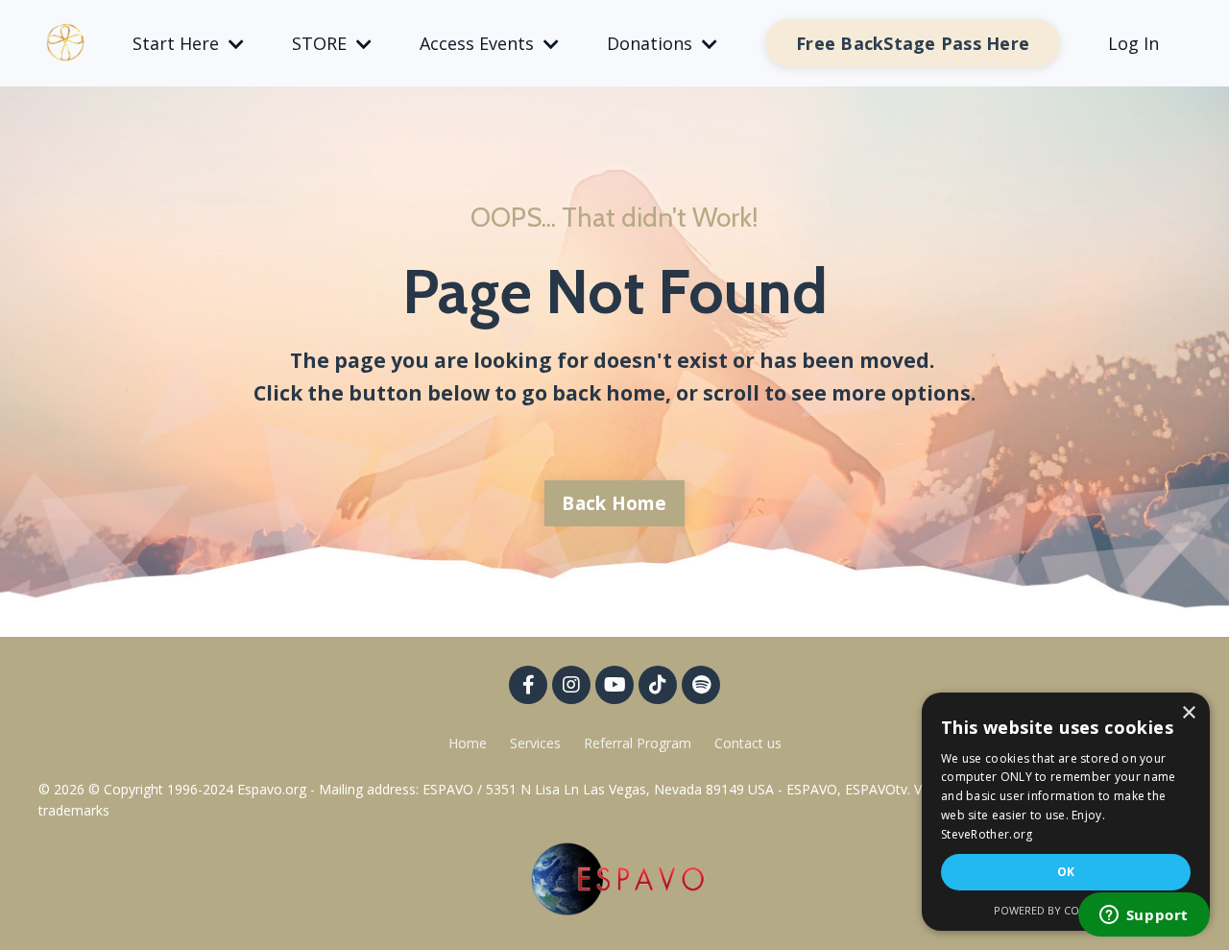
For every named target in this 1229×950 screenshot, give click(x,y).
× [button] (1188, 713)
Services (535, 743)
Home (467, 743)
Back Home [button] (614, 503)
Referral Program (639, 743)
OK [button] (1066, 872)
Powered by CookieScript (1066, 910)
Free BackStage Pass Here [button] (912, 43)
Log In (1133, 43)
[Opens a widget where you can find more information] (1143, 916)
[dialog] (1066, 812)
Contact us (748, 743)
